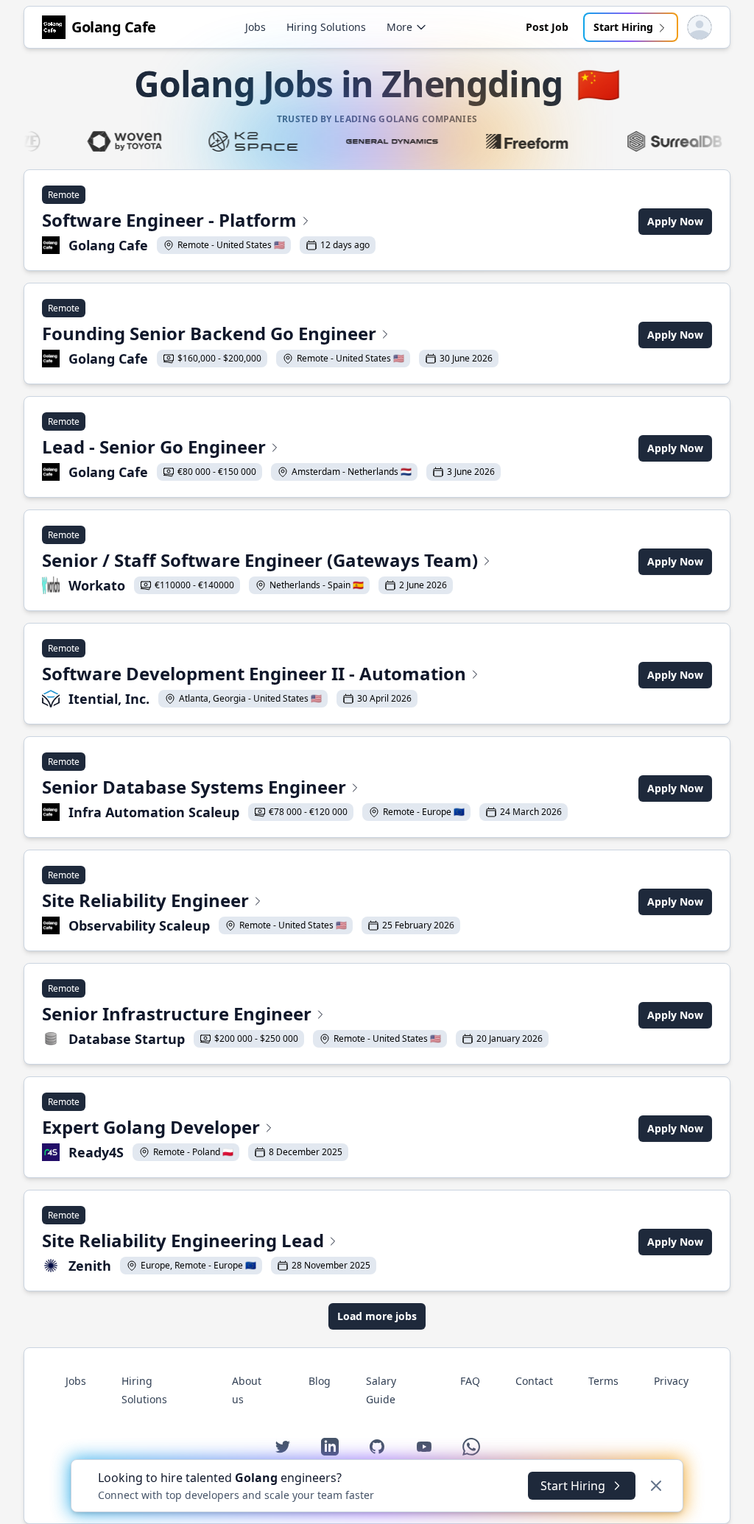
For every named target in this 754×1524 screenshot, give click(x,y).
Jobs (255, 27)
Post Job (547, 27)
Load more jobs (377, 1316)
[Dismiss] (656, 1485)
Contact (534, 1381)
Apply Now (675, 221)
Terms (603, 1381)
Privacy (671, 1381)
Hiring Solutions (326, 27)
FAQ (470, 1381)
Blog (320, 1381)
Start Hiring (623, 27)
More (399, 27)
